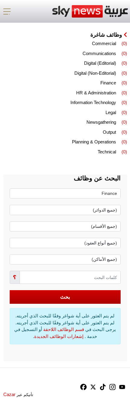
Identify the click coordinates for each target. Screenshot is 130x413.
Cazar (9, 394)
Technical (107, 151)
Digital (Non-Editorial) (95, 73)
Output (110, 132)
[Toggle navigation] (7, 11)
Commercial (104, 43)
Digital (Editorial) (100, 63)
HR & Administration (96, 92)
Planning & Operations (94, 141)
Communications (100, 53)
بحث (65, 297)
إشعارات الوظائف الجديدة (58, 336)
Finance (108, 82)
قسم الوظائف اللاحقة (63, 329)
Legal (111, 112)
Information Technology (93, 102)
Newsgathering (101, 122)
